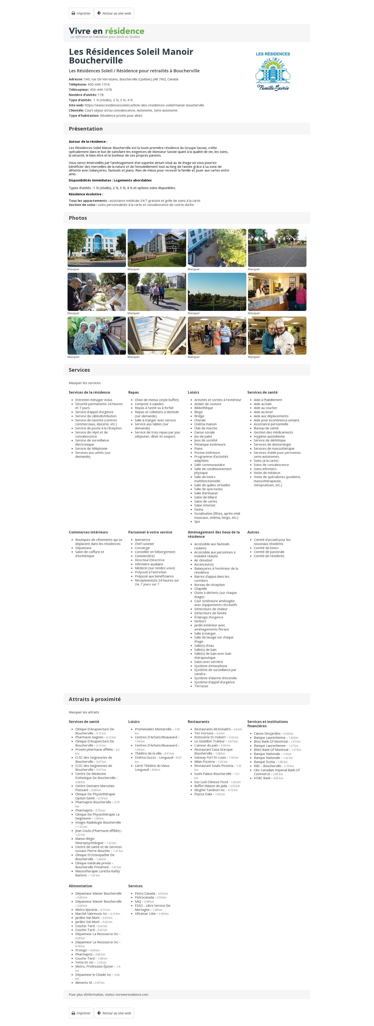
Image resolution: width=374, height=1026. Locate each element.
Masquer (73, 269)
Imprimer (84, 13)
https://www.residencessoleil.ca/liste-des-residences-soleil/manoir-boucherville (144, 105)
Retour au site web (117, 13)
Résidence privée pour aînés (121, 115)
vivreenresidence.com (132, 994)
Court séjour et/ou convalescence (110, 110)
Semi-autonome (165, 110)
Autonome (144, 110)
